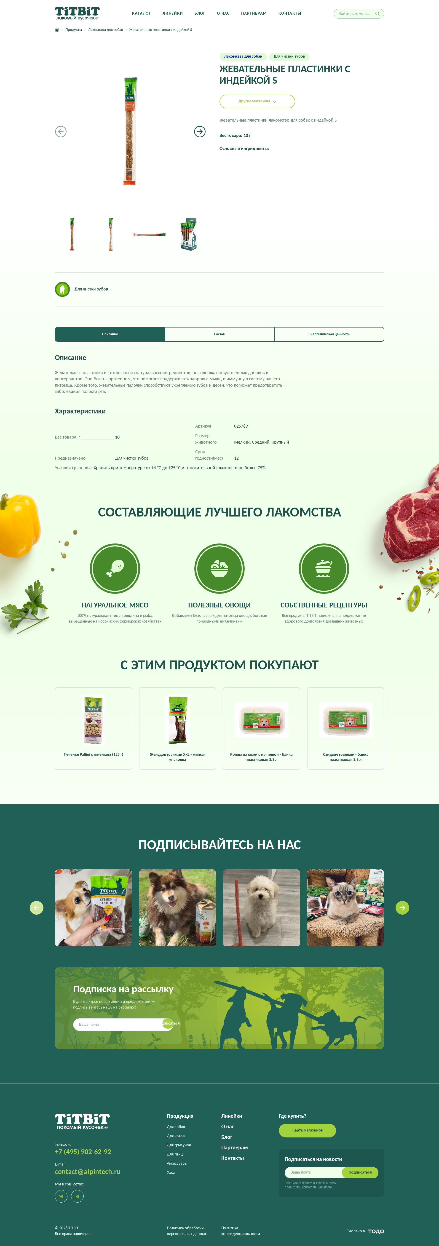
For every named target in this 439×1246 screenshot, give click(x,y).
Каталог (141, 13)
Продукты (73, 30)
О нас (223, 13)
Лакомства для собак (105, 30)
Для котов (176, 1136)
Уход (171, 1173)
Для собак (176, 1127)
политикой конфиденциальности (309, 1187)
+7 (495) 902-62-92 (83, 1152)
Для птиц (175, 1154)
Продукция (180, 1116)
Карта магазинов (307, 1130)
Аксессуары (177, 1163)
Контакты (289, 13)
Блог (200, 13)
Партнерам (254, 13)
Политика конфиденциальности (240, 1231)
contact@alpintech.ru (87, 1172)
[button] (200, 131)
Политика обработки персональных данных (187, 1231)
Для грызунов (179, 1145)
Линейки (173, 13)
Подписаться (360, 1172)
